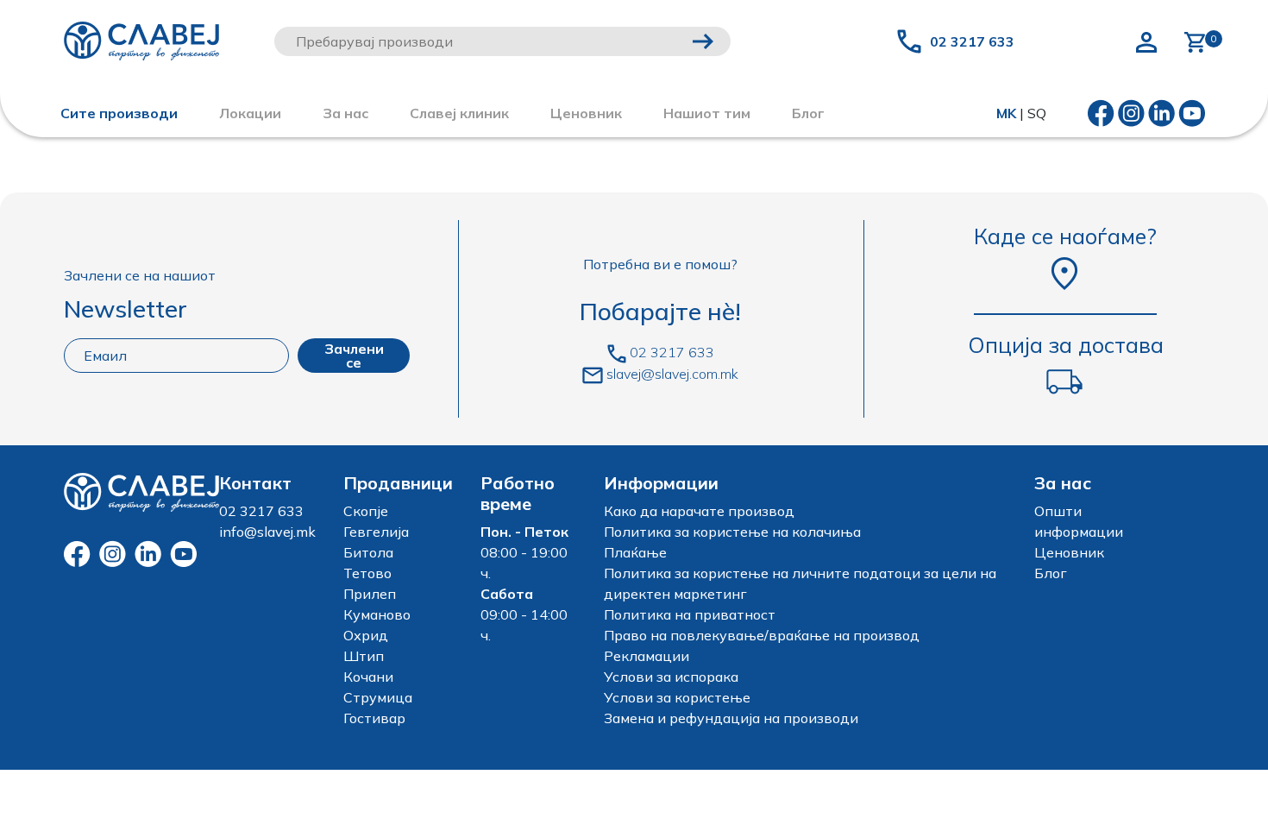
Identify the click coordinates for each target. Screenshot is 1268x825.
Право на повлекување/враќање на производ (762, 635)
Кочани (368, 676)
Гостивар (374, 718)
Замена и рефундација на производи (731, 718)
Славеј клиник (459, 113)
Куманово (377, 614)
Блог (1050, 573)
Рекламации (646, 655)
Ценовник (586, 113)
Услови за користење (677, 697)
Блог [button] (808, 113)
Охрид (365, 635)
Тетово (367, 573)
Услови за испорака (671, 676)
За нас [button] (345, 113)
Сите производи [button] (119, 113)
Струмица (377, 697)
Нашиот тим (706, 113)
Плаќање (635, 552)
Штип (363, 655)
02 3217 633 (972, 41)
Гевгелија (376, 531)
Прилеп (369, 593)
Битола (368, 552)
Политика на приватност (689, 614)
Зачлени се (354, 355)
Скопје (365, 511)
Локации (250, 113)
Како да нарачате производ (699, 511)
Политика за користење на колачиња (732, 531)
